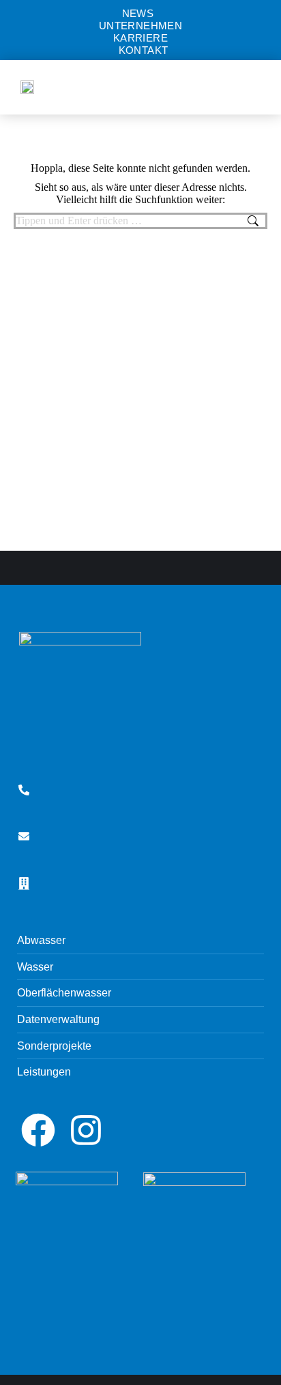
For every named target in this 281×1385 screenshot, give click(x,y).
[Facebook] (38, 1130)
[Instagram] (86, 1130)
